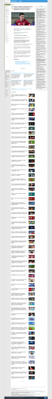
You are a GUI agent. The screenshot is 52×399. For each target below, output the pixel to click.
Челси (9, 66)
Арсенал (6, 58)
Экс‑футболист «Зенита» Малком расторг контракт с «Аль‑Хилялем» (40, 47)
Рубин (6, 53)
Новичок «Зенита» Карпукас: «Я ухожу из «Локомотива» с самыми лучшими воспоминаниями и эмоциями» (41, 82)
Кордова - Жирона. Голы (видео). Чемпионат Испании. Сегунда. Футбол (41, 25)
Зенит (9, 46)
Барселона (6, 60)
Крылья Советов (8, 48)
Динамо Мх (6, 46)
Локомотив (9, 48)
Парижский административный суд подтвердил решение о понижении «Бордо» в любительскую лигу (41, 60)
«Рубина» (21, 28)
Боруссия (8, 60)
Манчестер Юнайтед (9, 62)
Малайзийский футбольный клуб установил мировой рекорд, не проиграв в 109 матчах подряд (40, 80)
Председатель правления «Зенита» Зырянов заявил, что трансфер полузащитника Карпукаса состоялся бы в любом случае (41, 84)
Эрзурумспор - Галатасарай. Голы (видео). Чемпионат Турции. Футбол (40, 41)
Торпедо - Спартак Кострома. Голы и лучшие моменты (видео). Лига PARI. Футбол (41, 18)
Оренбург (6, 50)
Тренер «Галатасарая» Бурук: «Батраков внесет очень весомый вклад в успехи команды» (41, 52)
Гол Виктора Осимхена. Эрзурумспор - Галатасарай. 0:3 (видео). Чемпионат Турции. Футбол (41, 49)
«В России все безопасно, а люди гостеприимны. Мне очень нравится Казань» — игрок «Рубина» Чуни (15, 76)
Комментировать (23, 68)
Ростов (8, 50)
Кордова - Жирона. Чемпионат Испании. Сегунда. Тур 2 (40, 56)
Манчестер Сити (8, 62)
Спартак (8, 53)
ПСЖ (9, 64)
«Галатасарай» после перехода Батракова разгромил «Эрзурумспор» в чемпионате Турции (41, 34)
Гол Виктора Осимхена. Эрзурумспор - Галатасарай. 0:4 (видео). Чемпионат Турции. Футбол (41, 43)
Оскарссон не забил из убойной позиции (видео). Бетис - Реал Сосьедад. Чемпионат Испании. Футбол (41, 32)
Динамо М (8, 46)
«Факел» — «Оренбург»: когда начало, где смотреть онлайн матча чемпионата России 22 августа (40, 10)
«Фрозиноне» (20, 33)
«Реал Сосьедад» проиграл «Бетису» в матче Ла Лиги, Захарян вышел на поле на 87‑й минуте (41, 27)
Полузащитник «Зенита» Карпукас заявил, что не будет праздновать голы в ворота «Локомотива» (41, 88)
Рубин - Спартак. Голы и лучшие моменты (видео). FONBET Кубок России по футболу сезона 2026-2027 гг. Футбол (28, 83)
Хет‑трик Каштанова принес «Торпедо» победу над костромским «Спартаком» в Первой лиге (41, 65)
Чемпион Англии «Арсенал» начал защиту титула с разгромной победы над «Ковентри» (41, 29)
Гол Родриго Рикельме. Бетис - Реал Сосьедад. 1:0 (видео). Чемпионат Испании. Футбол (40, 39)
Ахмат (8, 44)
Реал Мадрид (6, 66)
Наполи (8, 64)
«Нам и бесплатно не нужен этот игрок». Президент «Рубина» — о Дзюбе (28, 75)
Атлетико (8, 58)
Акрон (6, 44)
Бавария (9, 58)
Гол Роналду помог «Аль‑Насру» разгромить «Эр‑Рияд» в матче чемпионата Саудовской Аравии (40, 69)
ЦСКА (8, 55)
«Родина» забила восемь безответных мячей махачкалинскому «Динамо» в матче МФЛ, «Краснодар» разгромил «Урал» (41, 72)
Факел (9, 53)
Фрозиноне (14, 72)
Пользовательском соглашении (38, 397)
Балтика (9, 44)
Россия (23, 72)
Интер (9, 60)
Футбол (6, 4)
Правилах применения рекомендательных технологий (35, 390)
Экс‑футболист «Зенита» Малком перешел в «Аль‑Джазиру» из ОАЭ (40, 45)
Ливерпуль (6, 62)
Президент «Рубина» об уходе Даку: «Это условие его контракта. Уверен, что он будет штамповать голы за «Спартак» (16, 83)
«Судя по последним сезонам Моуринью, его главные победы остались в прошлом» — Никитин (40, 20)
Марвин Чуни (24, 28)
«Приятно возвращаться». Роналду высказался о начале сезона (40, 14)
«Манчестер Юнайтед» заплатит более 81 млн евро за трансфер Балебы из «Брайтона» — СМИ (41, 12)
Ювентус (8, 68)
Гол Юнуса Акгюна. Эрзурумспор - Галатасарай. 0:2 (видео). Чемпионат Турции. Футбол (40, 54)
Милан (6, 64)
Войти (46, 1)
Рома (8, 66)
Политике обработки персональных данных (29, 397)
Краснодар (6, 48)
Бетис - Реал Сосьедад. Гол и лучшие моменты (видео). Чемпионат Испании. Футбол (41, 23)
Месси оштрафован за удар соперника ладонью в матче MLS (41, 16)
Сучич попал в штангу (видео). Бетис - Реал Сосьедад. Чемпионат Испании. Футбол (41, 37)
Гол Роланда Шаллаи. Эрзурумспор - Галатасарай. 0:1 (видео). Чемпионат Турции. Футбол (40, 62)
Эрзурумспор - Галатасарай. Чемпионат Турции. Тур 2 (39, 67)
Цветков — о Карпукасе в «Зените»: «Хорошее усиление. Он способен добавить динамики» (40, 75)
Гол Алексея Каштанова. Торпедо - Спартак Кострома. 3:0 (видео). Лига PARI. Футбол (40, 77)
